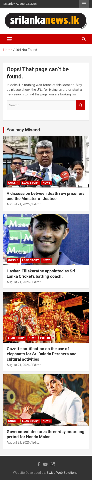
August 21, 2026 (18, 204)
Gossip (13, 182)
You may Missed (23, 130)
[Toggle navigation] (9, 39)
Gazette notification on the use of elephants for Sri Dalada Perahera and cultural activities (42, 354)
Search (80, 105)
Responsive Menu (84, 4)
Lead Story (30, 182)
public (45, 338)
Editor (36, 204)
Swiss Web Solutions (62, 473)
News (46, 182)
